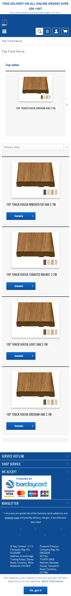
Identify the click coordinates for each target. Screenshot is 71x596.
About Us (14, 529)
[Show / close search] (39, 31)
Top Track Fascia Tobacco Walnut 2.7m (31, 274)
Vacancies (35, 541)
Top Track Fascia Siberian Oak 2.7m (35, 108)
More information (52, 581)
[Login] (56, 31)
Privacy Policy (54, 535)
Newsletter (12, 535)
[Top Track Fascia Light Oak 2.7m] (35, 319)
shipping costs (12, 517)
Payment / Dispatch (32, 535)
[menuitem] (5, 31)
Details (19, 216)
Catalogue (28, 529)
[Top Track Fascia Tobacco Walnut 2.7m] (35, 250)
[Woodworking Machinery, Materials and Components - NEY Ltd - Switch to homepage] (4, 23)
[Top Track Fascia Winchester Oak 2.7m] (35, 179)
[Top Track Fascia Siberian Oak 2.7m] (35, 88)
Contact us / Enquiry (49, 529)
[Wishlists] (47, 31)
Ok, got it (36, 590)
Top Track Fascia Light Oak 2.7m (27, 344)
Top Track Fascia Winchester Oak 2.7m (31, 204)
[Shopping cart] (65, 31)
